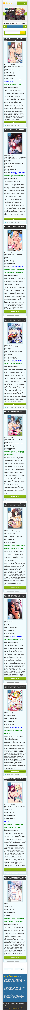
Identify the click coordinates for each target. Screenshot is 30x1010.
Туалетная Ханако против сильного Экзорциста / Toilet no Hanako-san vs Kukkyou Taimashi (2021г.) (15, 129)
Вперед (19, 969)
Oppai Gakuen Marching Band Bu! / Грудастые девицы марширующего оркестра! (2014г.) (15, 686)
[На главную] (8, 3)
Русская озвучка (10, 125)
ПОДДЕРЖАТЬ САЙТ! (17, 1008)
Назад (9, 969)
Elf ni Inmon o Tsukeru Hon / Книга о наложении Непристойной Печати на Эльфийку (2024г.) (15, 226)
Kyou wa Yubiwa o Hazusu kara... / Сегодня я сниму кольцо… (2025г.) (15, 877)
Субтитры (17, 23)
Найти (22, 33)
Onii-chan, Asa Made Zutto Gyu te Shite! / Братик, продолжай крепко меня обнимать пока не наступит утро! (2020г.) (15, 504)
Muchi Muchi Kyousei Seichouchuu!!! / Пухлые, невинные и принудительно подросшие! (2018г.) (15, 411)
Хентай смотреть (10, 23)
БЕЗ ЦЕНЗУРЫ (23, 407)
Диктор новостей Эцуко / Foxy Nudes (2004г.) (15, 319)
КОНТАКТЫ (7, 1008)
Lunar (5, 40)
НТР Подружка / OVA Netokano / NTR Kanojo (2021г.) (15, 595)
